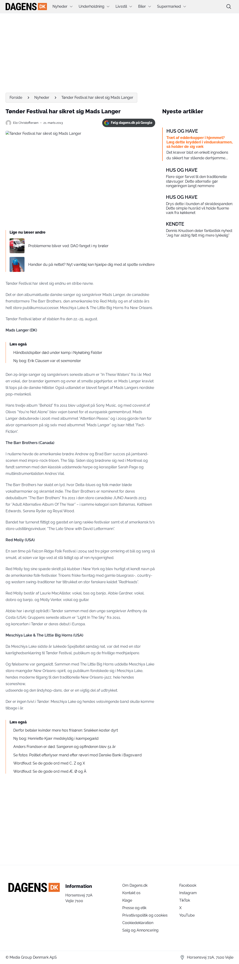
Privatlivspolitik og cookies (145, 915)
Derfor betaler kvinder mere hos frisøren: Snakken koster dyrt (65, 730)
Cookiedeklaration (137, 923)
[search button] (228, 6)
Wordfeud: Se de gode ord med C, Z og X (49, 763)
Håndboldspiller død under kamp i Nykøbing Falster (57, 352)
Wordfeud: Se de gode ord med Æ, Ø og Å (49, 771)
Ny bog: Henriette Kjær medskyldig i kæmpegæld (55, 738)
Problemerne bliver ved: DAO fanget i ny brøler (68, 246)
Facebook (187, 885)
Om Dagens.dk (135, 885)
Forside (16, 97)
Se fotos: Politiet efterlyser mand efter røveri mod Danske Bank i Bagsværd (77, 755)
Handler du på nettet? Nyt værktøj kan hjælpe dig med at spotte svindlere (91, 264)
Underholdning (91, 6)
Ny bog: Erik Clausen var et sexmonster (47, 361)
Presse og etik (134, 908)
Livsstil (121, 6)
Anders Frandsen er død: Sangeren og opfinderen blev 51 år (64, 746)
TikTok (184, 900)
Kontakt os (131, 893)
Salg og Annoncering (140, 930)
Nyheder (60, 6)
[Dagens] (26, 6)
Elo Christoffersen (26, 123)
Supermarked (169, 6)
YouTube (187, 915)
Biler (142, 6)
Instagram (188, 893)
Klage (127, 900)
